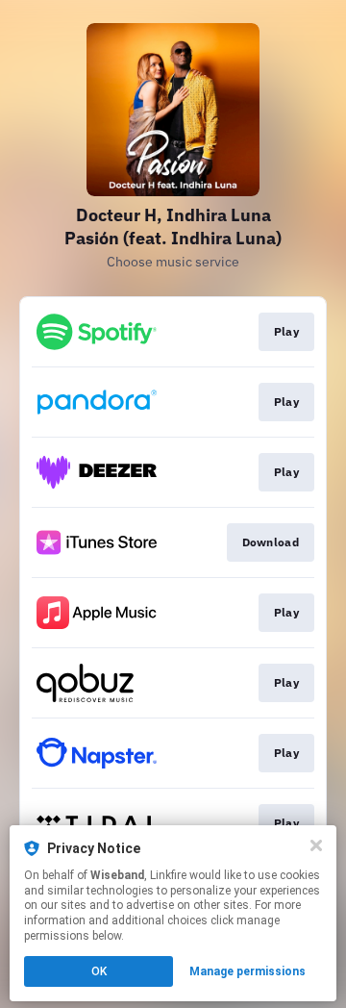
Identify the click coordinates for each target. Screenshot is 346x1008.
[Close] (316, 845)
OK (99, 971)
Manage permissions (247, 971)
